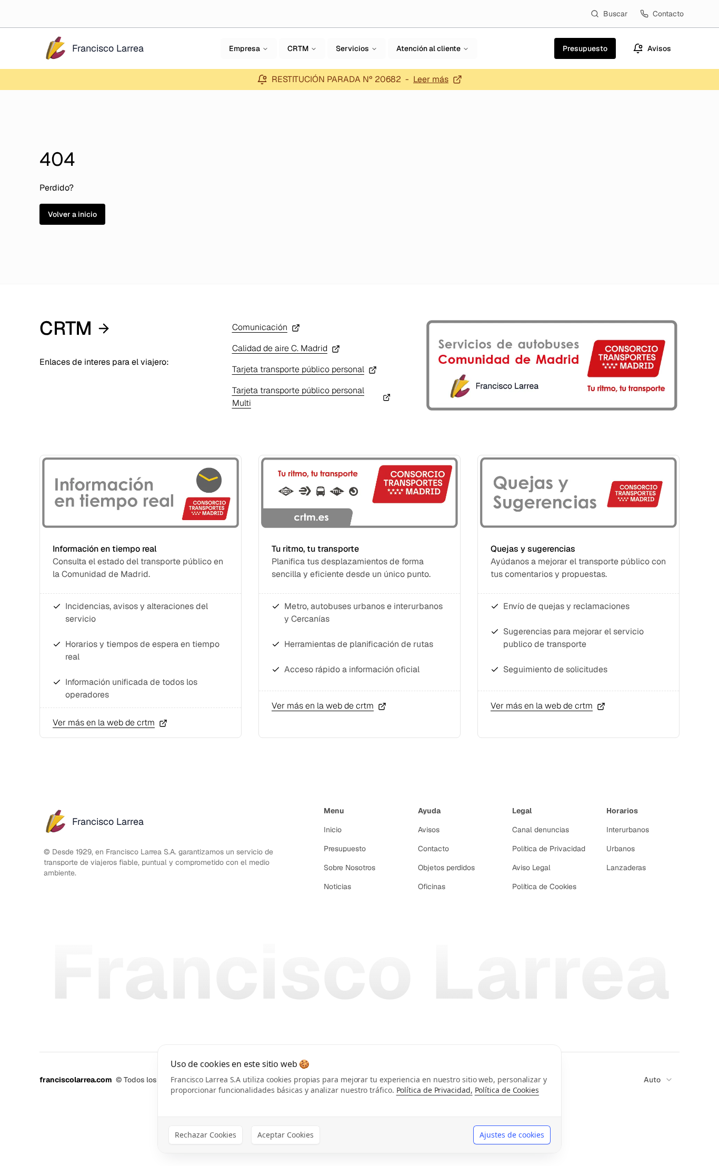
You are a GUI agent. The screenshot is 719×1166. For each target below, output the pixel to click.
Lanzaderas (626, 867)
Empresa (244, 48)
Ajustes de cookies (512, 1135)
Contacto (668, 13)
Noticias (337, 886)
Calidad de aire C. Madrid (279, 348)
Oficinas (431, 886)
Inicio (333, 829)
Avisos (429, 829)
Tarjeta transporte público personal (298, 369)
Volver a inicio (72, 214)
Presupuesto (345, 848)
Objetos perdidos (446, 867)
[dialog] (359, 1098)
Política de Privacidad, (434, 1090)
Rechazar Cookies (205, 1135)
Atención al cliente (428, 48)
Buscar (615, 13)
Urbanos (620, 848)
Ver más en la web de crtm (104, 722)
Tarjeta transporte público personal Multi (298, 396)
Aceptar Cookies (285, 1135)
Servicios (352, 48)
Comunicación (259, 327)
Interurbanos (627, 829)
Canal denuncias (540, 829)
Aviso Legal (531, 867)
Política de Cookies (544, 886)
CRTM (297, 48)
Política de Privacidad (548, 848)
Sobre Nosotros (349, 867)
